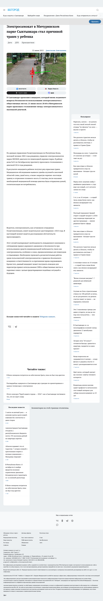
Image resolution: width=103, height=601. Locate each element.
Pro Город (6, 542)
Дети (10, 42)
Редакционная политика (10, 537)
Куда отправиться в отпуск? (87, 16)
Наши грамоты (7, 540)
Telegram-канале (47, 316)
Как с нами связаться (27, 537)
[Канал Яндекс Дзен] (21, 92)
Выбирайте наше (34, 16)
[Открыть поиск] (97, 10)
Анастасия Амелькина (56, 50)
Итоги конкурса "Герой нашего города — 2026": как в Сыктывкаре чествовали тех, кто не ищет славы (36, 396)
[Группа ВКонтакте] (21, 88)
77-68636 (20, 575)
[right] (100, 15)
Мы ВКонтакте (44, 540)
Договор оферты (26, 533)
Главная (24, 545)
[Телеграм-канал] (67, 521)
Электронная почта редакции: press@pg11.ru (43, 558)
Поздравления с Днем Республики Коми (58, 16)
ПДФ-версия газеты (27, 540)
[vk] (9, 326)
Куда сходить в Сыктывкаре (13, 16)
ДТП (17, 42)
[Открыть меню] (4, 10)
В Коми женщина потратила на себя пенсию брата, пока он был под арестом (36, 376)
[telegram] (17, 326)
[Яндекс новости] (51, 88)
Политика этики (44, 533)
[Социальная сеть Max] (51, 92)
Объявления (25, 542)
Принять (95, 22)
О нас (41, 537)
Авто (41, 542)
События (5, 545)
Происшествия (28, 42)
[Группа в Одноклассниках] (62, 521)
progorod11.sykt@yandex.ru (11, 562)
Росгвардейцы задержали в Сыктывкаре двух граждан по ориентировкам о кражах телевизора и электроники (35, 385)
